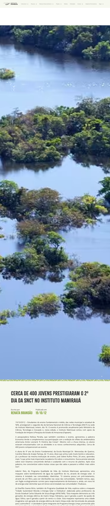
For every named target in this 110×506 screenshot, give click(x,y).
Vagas (100, 4)
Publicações (72, 4)
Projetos (58, 4)
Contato (79, 4)
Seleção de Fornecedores (91, 4)
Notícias (66, 4)
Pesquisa (33, 4)
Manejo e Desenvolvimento (45, 4)
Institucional (23, 4)
